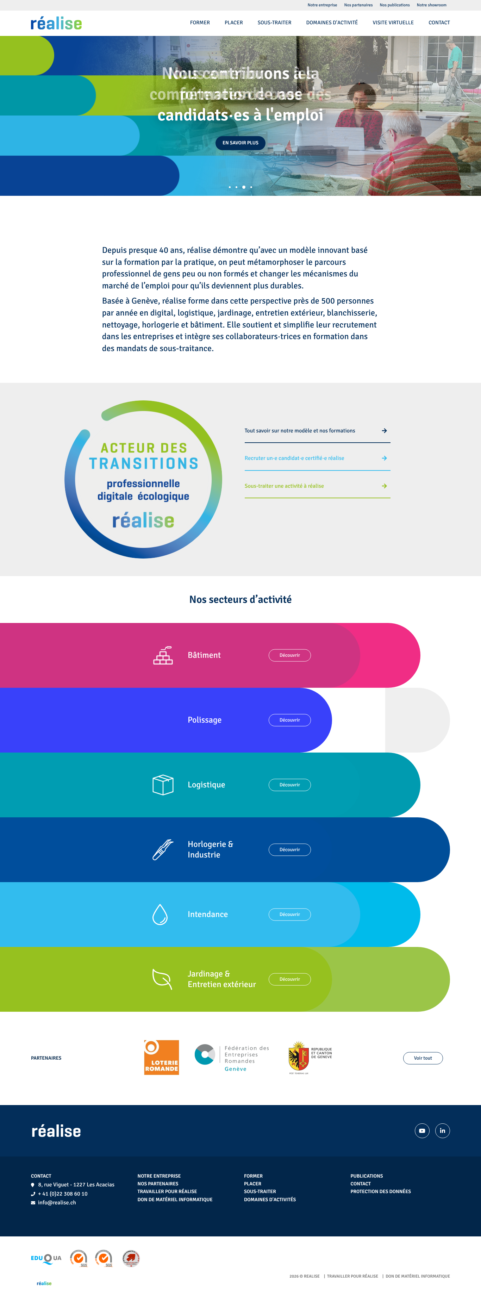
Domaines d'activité (332, 23)
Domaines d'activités (270, 1200)
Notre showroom (431, 5)
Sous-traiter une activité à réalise (285, 485)
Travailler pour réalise (167, 1192)
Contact (361, 1184)
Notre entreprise (159, 1176)
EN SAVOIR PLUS (240, 143)
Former (253, 1176)
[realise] (56, 23)
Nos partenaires (158, 1184)
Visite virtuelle (393, 23)
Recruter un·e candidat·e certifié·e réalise (294, 458)
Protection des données (381, 1192)
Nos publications (395, 5)
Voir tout (423, 1058)
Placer (252, 1184)
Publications (367, 1176)
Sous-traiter (260, 1192)
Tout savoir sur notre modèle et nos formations (300, 430)
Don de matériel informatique (175, 1200)
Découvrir (290, 655)
